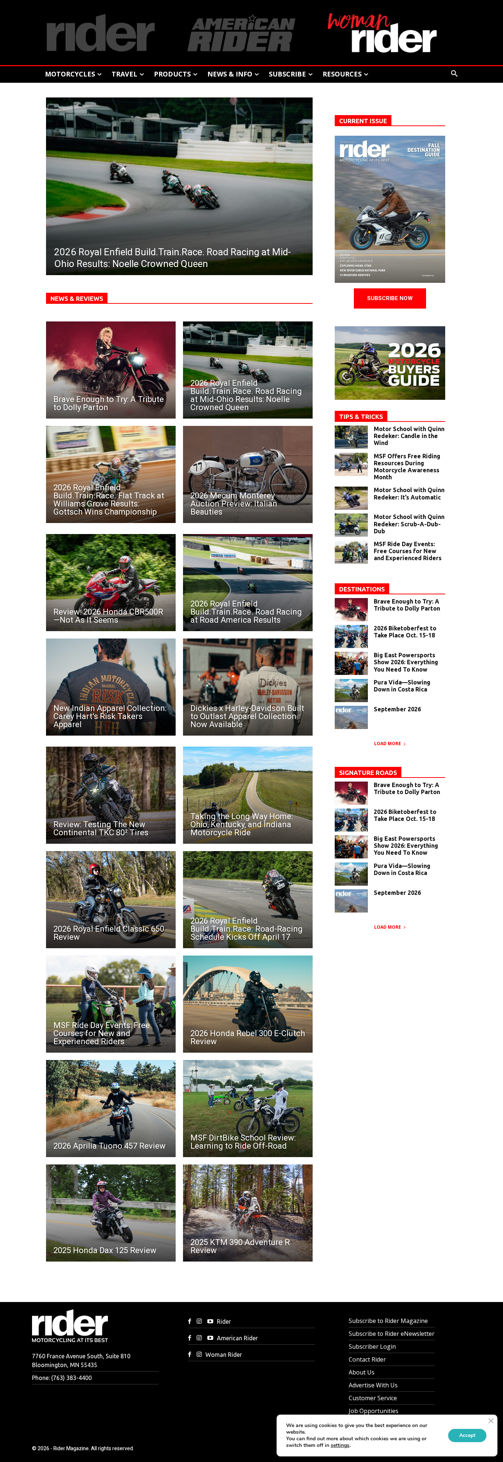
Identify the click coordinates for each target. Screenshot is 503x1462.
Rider (224, 1321)
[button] (454, 74)
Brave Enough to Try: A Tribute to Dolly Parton (407, 605)
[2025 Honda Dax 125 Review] (111, 1213)
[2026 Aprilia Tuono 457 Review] (111, 1108)
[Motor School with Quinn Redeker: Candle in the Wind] (351, 437)
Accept (467, 1435)
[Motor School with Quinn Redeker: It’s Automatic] (351, 498)
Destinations (362, 589)
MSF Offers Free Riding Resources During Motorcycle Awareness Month (407, 467)
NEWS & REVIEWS (76, 298)
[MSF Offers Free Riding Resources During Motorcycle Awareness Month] (351, 464)
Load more (387, 743)
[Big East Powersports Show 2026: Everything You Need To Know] (351, 663)
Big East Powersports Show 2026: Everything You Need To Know (406, 662)
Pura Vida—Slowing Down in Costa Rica (402, 686)
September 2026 (397, 709)
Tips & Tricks (361, 416)
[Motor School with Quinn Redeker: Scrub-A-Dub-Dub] (351, 525)
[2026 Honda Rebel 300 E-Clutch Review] (248, 1004)
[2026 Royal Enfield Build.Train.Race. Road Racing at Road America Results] (248, 582)
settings (340, 1445)
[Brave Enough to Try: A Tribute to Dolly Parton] (111, 370)
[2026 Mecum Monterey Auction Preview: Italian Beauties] (248, 474)
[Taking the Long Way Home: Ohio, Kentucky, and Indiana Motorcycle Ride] (248, 795)
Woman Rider (223, 1354)
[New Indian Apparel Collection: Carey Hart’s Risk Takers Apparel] (111, 687)
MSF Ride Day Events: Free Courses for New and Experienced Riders (408, 551)
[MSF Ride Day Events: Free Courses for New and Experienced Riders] (111, 1004)
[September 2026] (351, 717)
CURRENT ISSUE (363, 120)
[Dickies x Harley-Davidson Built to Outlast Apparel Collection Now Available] (248, 687)
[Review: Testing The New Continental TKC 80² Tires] (111, 795)
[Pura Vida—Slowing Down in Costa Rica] (351, 690)
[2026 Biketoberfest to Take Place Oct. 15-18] (351, 636)
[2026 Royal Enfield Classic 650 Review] (111, 899)
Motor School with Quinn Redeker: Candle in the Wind (409, 436)
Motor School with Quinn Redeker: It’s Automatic (409, 493)
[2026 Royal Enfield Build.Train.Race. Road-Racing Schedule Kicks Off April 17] (248, 899)
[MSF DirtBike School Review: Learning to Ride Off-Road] (248, 1108)
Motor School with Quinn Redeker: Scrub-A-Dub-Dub (409, 523)
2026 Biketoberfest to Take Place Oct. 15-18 (405, 631)
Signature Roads (368, 772)
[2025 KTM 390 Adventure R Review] (248, 1213)
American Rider (237, 1338)
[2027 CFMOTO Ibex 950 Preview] (181, 186)
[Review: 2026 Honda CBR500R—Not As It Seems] (111, 582)
